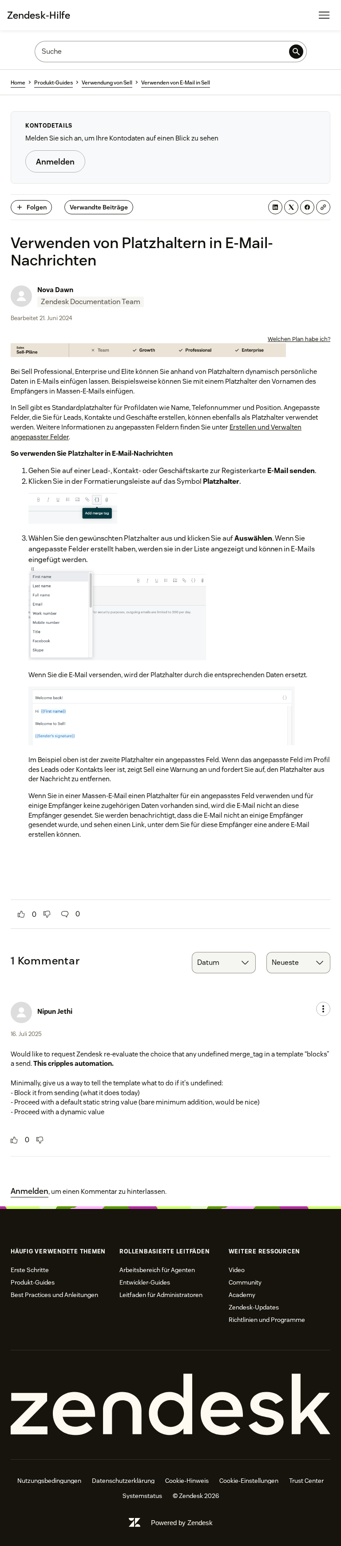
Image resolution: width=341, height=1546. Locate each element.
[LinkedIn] (275, 207)
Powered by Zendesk (182, 1522)
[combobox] (224, 962)
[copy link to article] (323, 207)
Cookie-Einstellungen (248, 1481)
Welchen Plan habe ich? (299, 339)
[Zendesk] (170, 1404)
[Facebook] (307, 207)
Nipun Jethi (54, 1011)
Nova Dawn (55, 289)
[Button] (21, 914)
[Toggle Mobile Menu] (324, 15)
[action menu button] (323, 1009)
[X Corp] (291, 207)
